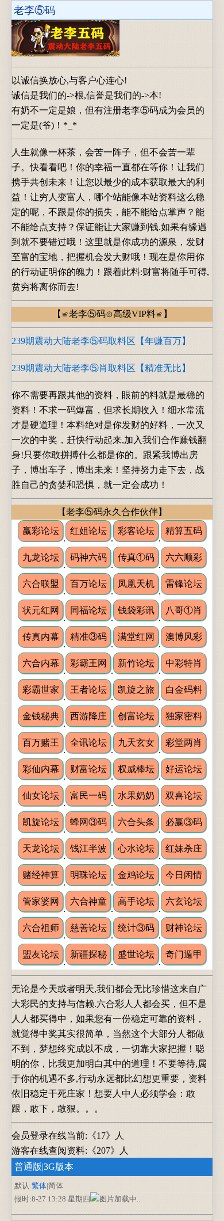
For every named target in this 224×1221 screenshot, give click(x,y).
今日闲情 (183, 875)
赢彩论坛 (40, 531)
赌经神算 (40, 875)
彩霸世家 (40, 690)
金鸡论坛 (136, 875)
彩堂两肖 (183, 742)
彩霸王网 (88, 663)
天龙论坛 (40, 848)
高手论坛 (136, 901)
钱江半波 (88, 848)
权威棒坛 (136, 769)
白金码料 (183, 690)
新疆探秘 (88, 954)
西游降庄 (88, 716)
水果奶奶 (136, 795)
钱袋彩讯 (136, 610)
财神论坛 (183, 928)
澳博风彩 (183, 637)
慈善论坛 (88, 928)
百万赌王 (40, 742)
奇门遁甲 (183, 954)
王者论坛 (88, 690)
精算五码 (183, 531)
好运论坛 (183, 769)
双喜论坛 (183, 795)
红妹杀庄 (183, 848)
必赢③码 (183, 822)
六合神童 (88, 901)
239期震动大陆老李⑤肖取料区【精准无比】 (101, 368)
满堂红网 (136, 637)
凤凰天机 (136, 584)
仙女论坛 (40, 795)
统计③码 (136, 928)
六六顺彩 (183, 557)
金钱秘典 (40, 716)
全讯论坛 (88, 742)
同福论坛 (88, 610)
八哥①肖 (183, 610)
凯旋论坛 (40, 822)
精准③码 (88, 637)
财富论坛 (88, 769)
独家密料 (183, 716)
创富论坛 (136, 716)
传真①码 (136, 557)
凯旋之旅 (136, 690)
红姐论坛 (88, 531)
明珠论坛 (88, 875)
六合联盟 (40, 584)
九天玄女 (136, 742)
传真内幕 (40, 637)
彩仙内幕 (40, 769)
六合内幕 (40, 663)
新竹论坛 (136, 663)
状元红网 (40, 610)
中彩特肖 (183, 663)
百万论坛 (88, 584)
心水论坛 (136, 848)
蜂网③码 (88, 822)
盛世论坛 (136, 954)
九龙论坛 (40, 557)
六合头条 (136, 822)
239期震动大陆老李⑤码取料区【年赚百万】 (101, 341)
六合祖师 (40, 928)
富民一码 (88, 795)
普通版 (28, 1167)
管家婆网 (40, 901)
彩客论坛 (136, 531)
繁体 (39, 1185)
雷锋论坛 (183, 584)
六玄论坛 (183, 901)
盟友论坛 (40, 954)
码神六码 (88, 557)
